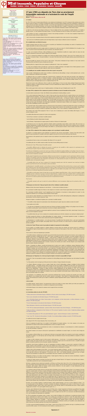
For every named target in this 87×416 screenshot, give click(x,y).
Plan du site (13, 11)
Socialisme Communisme (13, 20)
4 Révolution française (13, 24)
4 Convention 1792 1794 (13, 32)
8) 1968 (13, 26)
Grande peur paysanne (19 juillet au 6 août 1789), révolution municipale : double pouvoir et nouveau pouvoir (12, 46)
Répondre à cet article (31, 412)
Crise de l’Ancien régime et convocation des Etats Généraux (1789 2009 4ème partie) (44, 303)
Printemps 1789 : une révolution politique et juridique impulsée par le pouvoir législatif (12, 44)
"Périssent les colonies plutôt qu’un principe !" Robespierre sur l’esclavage (11, 70)
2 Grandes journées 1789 (13, 29)
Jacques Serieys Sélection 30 (38, 17)
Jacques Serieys (13, 57)
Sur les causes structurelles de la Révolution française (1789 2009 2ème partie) (42, 296)
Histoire (13, 19)
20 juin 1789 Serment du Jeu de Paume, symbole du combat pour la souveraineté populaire (12, 53)
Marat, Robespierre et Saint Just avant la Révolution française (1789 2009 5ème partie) (44, 305)
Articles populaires (13, 12)
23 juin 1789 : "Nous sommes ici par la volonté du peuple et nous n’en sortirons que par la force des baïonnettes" (12, 39)
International (13, 21)
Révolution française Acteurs (13, 30)
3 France (13, 25)
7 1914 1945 (13, 27)
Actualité (13, 22)
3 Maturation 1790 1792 (13, 31)
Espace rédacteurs (13, 15)
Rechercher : (5, 17)
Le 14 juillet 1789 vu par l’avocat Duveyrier (11, 51)
